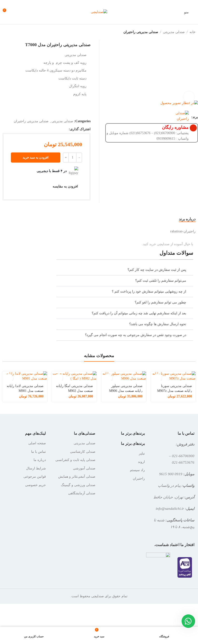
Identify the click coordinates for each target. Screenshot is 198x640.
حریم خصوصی (35, 485)
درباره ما (40, 460)
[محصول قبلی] (14, 32)
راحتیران (139, 478)
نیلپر (142, 453)
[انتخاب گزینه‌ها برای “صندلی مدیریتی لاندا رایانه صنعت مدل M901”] (9, 378)
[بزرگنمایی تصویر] (189, 96)
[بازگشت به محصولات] (9, 32)
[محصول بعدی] (3, 32)
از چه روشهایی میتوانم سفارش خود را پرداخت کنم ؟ (149, 291)
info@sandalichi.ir (170, 508)
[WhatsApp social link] (66, 129)
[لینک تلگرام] (60, 129)
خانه (193, 32)
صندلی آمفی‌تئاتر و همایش (76, 476)
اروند (141, 462)
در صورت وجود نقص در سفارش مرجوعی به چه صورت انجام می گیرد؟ (135, 335)
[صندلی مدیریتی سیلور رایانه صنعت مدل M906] (123, 376)
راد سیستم (137, 470)
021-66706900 (183, 456)
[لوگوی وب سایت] (99, 12)
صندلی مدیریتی (174, 32)
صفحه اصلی (37, 443)
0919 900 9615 (170, 474)
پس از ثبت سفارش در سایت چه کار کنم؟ (156, 270)
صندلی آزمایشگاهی (81, 493)
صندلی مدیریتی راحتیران (140, 32)
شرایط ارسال (36, 468)
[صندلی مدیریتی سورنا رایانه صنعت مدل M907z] (173, 376)
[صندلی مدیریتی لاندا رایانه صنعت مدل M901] (24, 376)
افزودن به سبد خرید (36, 157)
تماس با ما (38, 451)
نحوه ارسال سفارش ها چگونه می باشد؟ (157, 324)
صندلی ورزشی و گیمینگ (78, 485)
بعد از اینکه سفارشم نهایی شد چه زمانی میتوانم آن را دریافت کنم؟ (139, 313)
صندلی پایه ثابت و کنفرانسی (75, 460)
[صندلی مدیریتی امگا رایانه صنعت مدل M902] (74, 376)
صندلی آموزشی (84, 468)
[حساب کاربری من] (15, 12)
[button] (125, 270)
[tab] (187, 219)
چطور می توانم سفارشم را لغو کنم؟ (160, 302)
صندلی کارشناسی (82, 451)
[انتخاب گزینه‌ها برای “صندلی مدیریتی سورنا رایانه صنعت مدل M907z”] (157, 378)
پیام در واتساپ (169, 485)
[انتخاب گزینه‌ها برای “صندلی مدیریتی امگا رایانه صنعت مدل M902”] (58, 378)
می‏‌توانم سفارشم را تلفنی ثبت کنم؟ (160, 280)
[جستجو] (24, 12)
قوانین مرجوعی (34, 476)
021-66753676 (183, 462)
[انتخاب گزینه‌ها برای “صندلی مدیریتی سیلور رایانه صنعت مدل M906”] (108, 378)
